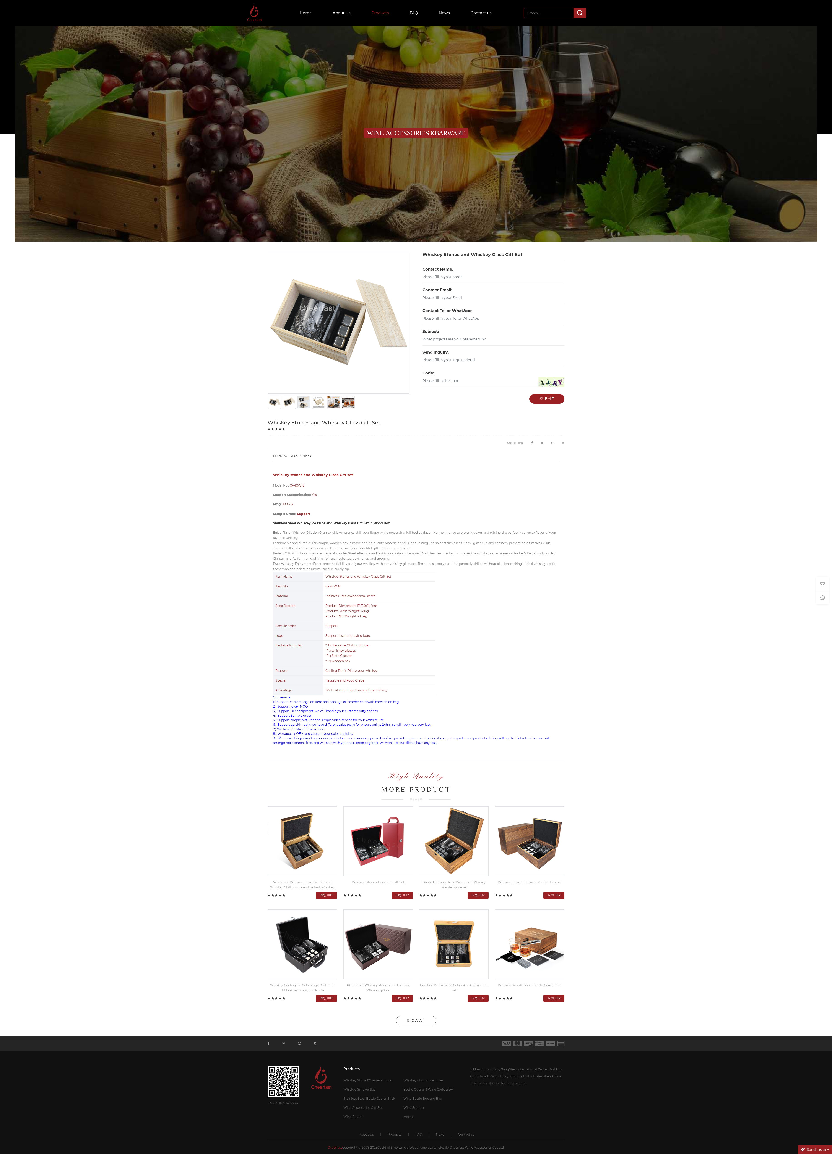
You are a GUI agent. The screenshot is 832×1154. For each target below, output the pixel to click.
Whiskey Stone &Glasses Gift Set (368, 1080)
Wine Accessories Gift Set (362, 1108)
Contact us (481, 13)
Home (306, 13)
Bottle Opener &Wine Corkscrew (428, 1089)
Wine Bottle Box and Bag (422, 1099)
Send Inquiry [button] (818, 1150)
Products (380, 13)
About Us (342, 13)
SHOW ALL (416, 1021)
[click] (551, 382)
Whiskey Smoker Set (359, 1089)
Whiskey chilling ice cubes (423, 1080)
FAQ (414, 13)
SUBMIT (547, 399)
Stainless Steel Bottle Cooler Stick (369, 1099)
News (444, 13)
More (407, 1117)
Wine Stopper (413, 1108)
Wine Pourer (353, 1117)
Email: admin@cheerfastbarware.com (498, 1083)
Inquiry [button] (326, 895)
